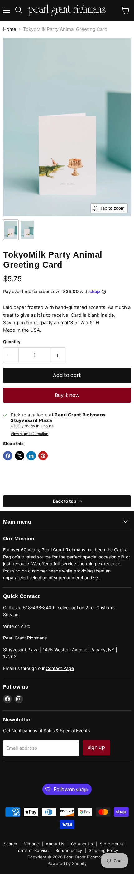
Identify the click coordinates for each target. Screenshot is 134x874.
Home (9, 29)
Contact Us (82, 843)
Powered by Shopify (67, 863)
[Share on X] (19, 455)
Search (10, 843)
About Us (55, 843)
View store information (29, 434)
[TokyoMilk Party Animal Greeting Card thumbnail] (10, 230)
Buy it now (67, 395)
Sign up (96, 747)
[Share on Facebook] (7, 455)
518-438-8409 (39, 607)
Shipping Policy (103, 850)
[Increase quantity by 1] (58, 355)
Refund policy (68, 850)
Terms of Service (32, 850)
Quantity (12, 342)
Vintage (31, 843)
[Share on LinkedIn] (31, 455)
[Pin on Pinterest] (43, 455)
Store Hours (111, 843)
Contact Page (60, 668)
